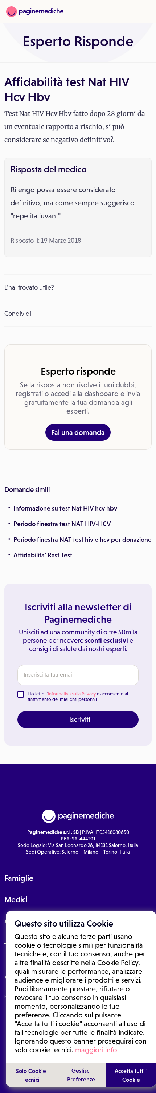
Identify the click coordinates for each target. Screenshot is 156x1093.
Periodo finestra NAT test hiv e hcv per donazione (82, 539)
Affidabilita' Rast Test (42, 555)
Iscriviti (79, 719)
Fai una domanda (78, 432)
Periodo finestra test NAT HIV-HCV (62, 524)
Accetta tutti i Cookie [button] (131, 1075)
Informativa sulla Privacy (72, 694)
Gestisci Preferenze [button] (81, 1074)
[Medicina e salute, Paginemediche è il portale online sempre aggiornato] (34, 11)
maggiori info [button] (96, 1050)
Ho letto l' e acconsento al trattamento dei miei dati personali (78, 696)
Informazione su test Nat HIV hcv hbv (65, 508)
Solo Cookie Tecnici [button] (31, 1075)
